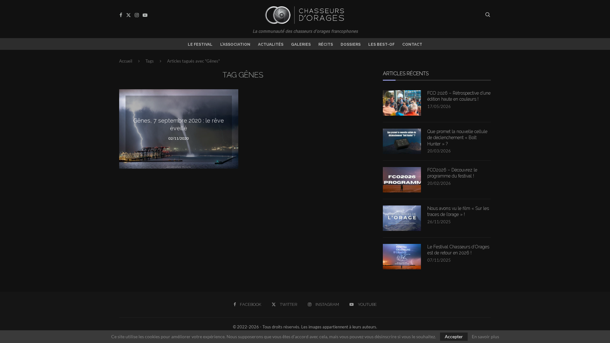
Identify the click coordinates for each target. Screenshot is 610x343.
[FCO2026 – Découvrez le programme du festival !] (402, 179)
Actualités (270, 44)
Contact (412, 44)
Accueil (125, 61)
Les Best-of (381, 44)
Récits (325, 44)
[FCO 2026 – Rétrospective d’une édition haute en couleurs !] (402, 103)
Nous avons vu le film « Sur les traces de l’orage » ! (458, 211)
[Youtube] (145, 15)
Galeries (301, 44)
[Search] (488, 15)
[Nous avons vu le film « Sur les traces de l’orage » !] (402, 218)
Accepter (454, 336)
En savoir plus (485, 336)
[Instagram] (136, 15)
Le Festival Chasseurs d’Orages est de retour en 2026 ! (458, 250)
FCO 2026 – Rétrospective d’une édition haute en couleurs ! (459, 96)
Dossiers (351, 44)
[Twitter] (128, 15)
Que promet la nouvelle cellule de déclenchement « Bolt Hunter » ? (457, 137)
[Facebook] (121, 15)
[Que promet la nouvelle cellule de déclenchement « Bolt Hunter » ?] (402, 141)
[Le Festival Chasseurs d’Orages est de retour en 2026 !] (402, 256)
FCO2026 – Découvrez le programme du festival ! (452, 173)
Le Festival (200, 44)
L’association (235, 44)
